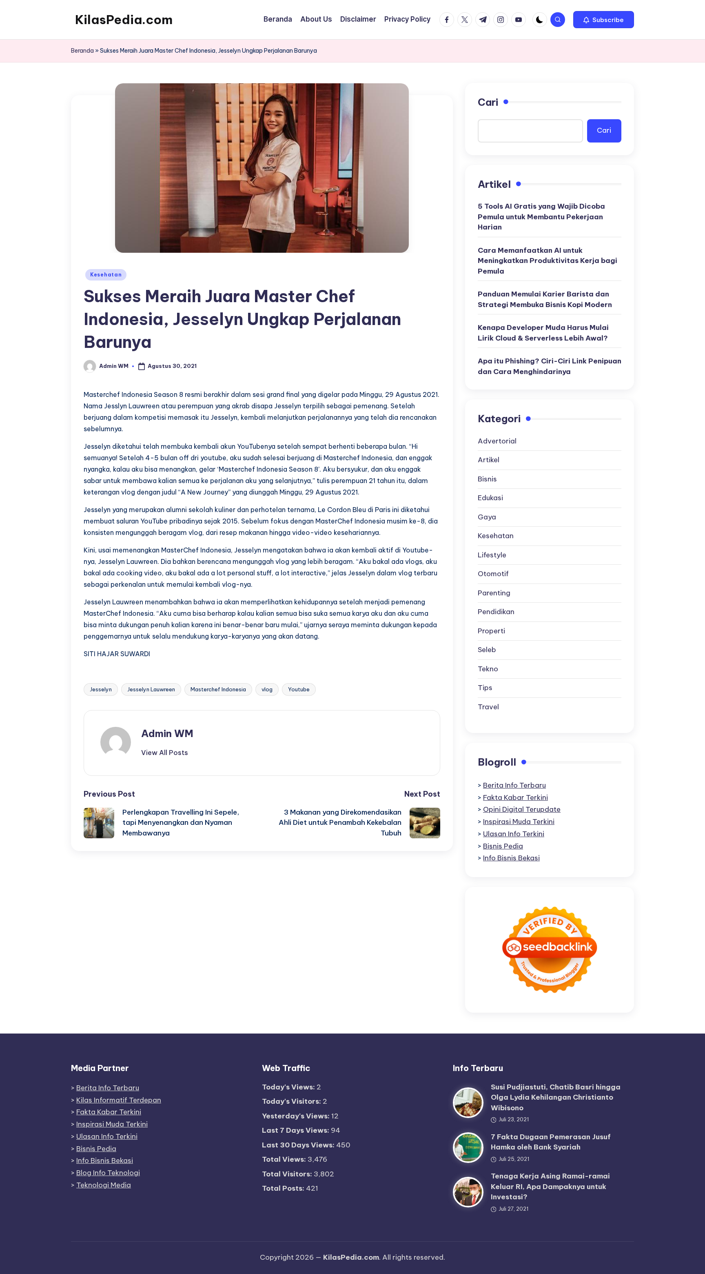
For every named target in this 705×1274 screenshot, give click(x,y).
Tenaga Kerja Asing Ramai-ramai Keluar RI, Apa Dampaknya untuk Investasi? (550, 1186)
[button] (603, 19)
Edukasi (490, 497)
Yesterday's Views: (296, 1115)
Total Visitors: (288, 1173)
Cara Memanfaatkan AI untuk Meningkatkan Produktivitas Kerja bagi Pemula (547, 261)
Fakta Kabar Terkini (515, 797)
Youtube (299, 689)
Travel (488, 706)
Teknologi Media (103, 1184)
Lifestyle (492, 554)
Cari (488, 102)
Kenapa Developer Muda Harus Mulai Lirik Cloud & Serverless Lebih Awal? (543, 333)
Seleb (487, 649)
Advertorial (497, 441)
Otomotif (493, 573)
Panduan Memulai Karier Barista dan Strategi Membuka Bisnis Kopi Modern (545, 299)
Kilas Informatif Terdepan (118, 1100)
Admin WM (167, 733)
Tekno (488, 668)
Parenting (494, 592)
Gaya (487, 516)
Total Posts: (284, 1188)
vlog (267, 689)
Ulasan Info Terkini (513, 833)
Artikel (488, 459)
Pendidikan (496, 611)
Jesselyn (101, 689)
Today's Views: (289, 1086)
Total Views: (285, 1159)
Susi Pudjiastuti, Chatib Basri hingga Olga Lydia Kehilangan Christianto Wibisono (556, 1097)
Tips (485, 687)
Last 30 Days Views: (299, 1144)
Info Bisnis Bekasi (511, 857)
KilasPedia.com (124, 19)
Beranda (82, 50)
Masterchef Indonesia (218, 689)
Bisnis (487, 478)
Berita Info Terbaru (514, 785)
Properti (491, 630)
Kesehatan (106, 275)
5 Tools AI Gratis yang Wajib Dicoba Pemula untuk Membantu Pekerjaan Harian (541, 217)
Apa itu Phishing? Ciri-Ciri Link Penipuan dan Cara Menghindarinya (549, 366)
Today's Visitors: (292, 1101)
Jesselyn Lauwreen (151, 689)
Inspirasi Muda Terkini (518, 821)
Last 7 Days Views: (296, 1130)
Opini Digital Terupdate (522, 809)
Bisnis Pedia (503, 846)
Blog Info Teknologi (108, 1172)
